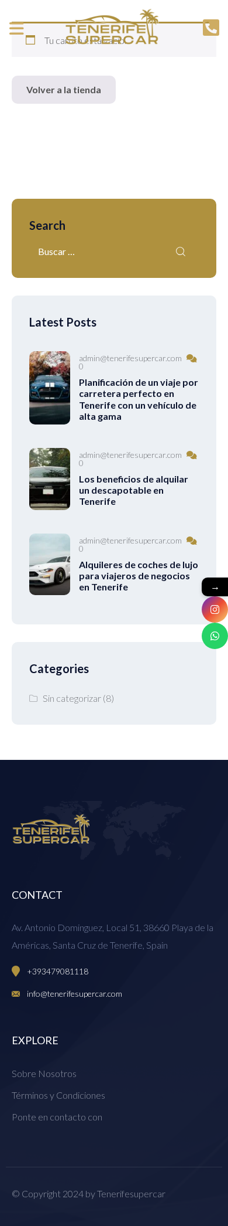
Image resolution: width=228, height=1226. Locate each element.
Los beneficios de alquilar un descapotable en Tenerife (133, 490)
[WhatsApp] (215, 636)
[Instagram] (215, 609)
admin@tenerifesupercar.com (130, 358)
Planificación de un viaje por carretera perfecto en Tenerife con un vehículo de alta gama (138, 399)
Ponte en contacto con (57, 1116)
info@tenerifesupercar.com (74, 994)
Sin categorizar (72, 698)
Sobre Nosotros (44, 1073)
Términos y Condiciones (58, 1095)
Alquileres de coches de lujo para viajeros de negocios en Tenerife (138, 575)
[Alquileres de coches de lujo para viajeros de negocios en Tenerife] (49, 565)
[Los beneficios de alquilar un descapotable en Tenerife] (49, 479)
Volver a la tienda (63, 89)
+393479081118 (57, 971)
